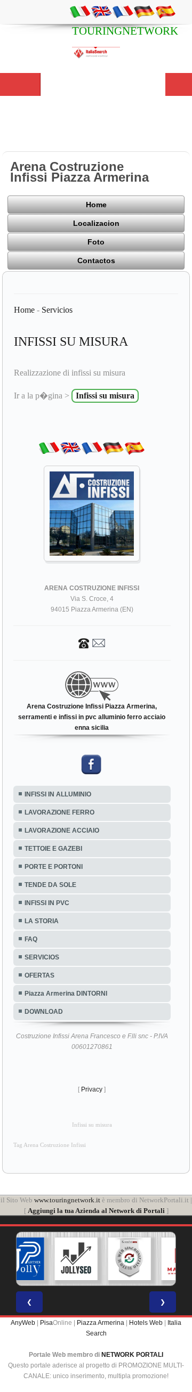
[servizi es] (165, 11)
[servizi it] (80, 11)
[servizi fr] (122, 11)
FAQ (31, 939)
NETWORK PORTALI (132, 1354)
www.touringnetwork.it (67, 1200)
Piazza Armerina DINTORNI (66, 993)
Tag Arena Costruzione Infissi (49, 1145)
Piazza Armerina (100, 1322)
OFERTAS (39, 975)
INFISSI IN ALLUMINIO (58, 794)
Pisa (46, 1322)
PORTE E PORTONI (54, 866)
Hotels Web (146, 1322)
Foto (96, 242)
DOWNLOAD (44, 1011)
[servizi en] (101, 11)
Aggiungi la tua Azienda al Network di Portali (96, 1211)
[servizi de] (144, 11)
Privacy (91, 1089)
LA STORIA (42, 921)
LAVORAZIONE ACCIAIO (62, 830)
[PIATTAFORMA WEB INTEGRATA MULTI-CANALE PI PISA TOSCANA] (129, 1259)
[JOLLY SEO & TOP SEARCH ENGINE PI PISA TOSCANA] (76, 1259)
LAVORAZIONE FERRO (59, 812)
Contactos (96, 260)
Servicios (57, 309)
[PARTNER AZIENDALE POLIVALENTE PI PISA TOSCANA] (23, 1259)
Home (96, 204)
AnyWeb (23, 1322)
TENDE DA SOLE (50, 885)
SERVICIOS (42, 957)
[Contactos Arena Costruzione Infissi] (91, 642)
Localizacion (96, 223)
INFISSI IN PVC (47, 903)
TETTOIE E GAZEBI (53, 848)
